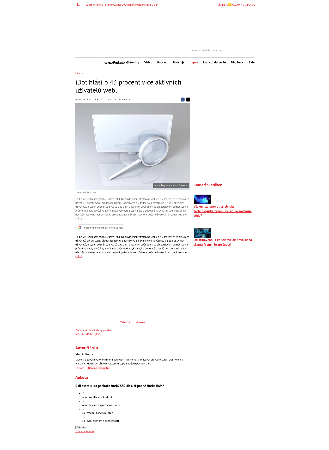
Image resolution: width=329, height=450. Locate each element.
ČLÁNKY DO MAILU (243, 4)
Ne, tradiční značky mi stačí (98, 413)
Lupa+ (194, 62)
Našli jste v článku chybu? (87, 334)
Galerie (253, 62)
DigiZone (237, 62)
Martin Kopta (83, 99)
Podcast (162, 62)
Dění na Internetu (98, 368)
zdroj (79, 256)
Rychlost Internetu (106, 63)
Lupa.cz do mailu (214, 62)
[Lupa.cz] (79, 5)
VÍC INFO (223, 4)
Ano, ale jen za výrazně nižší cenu (101, 405)
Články (116, 62)
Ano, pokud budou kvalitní (97, 397)
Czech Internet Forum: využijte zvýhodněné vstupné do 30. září (122, 4)
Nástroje (179, 62)
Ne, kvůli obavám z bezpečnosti (100, 420)
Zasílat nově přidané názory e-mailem (93, 330)
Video (148, 62)
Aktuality (132, 62)
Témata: (80, 368)
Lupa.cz (79, 73)
